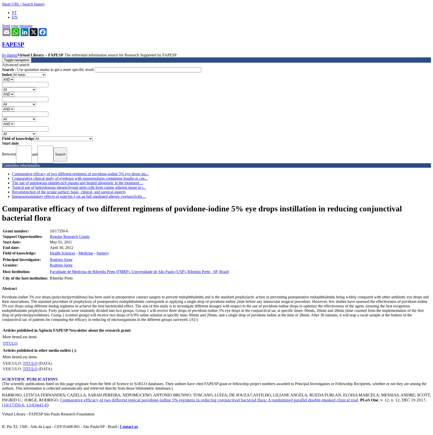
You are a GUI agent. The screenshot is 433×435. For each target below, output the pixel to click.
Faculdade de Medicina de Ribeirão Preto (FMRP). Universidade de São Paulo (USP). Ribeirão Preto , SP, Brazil (139, 272)
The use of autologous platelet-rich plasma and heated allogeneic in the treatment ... (77, 183)
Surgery (102, 253)
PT (14, 13)
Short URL (11, 4)
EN (15, 17)
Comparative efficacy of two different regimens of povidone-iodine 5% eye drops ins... (80, 174)
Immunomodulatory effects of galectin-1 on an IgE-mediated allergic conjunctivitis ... (79, 196)
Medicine (85, 253)
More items (11, 337)
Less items (28, 337)
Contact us (129, 426)
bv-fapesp (10, 55)
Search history (33, 4)
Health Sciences (62, 253)
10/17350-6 (14, 405)
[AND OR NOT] (8, 79)
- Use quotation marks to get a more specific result (48, 69)
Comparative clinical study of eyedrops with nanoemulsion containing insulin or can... (80, 178)
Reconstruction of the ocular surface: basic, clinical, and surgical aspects (69, 192)
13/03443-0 (36, 405)
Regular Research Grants (69, 236)
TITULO (10, 343)
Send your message (17, 26)
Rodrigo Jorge (61, 259)
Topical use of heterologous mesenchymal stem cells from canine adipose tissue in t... (79, 187)
